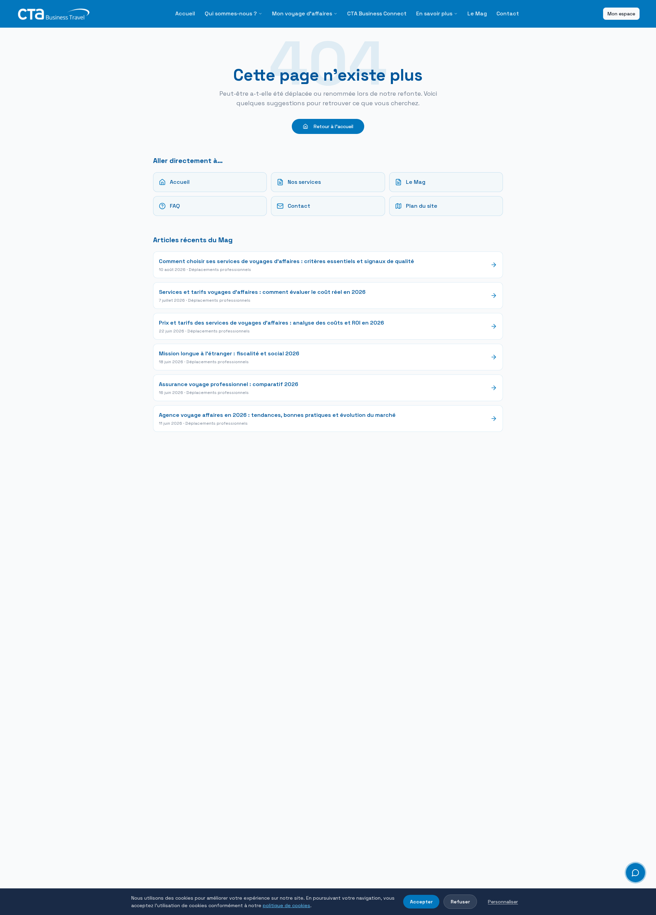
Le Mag (477, 13)
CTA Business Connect (377, 13)
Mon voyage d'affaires (302, 13)
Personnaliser (503, 902)
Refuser (460, 902)
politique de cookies (286, 905)
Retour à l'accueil (333, 126)
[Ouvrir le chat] (635, 872)
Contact (507, 13)
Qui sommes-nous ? (231, 13)
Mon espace (621, 14)
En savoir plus (434, 13)
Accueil (185, 13)
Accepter (421, 902)
